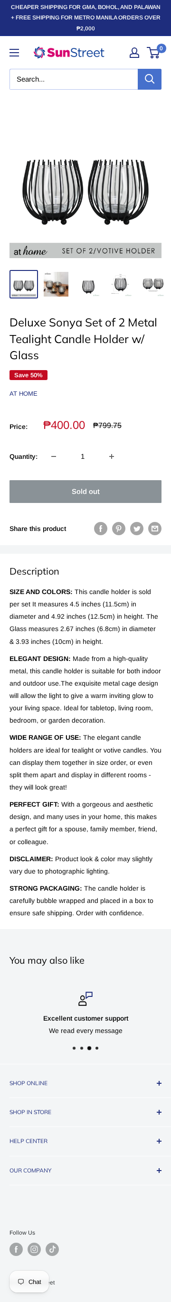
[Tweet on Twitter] (136, 528)
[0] (154, 52)
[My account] (134, 52)
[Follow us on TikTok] (52, 1249)
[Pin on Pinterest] (118, 528)
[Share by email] (155, 528)
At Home (24, 393)
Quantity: (24, 456)
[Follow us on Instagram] (34, 1249)
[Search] (150, 79)
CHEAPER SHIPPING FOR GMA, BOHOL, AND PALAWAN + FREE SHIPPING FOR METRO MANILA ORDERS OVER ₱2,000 (86, 18)
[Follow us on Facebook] (16, 1249)
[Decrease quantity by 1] (54, 456)
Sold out (86, 491)
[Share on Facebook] (100, 528)
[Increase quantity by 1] (112, 456)
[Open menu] (14, 52)
